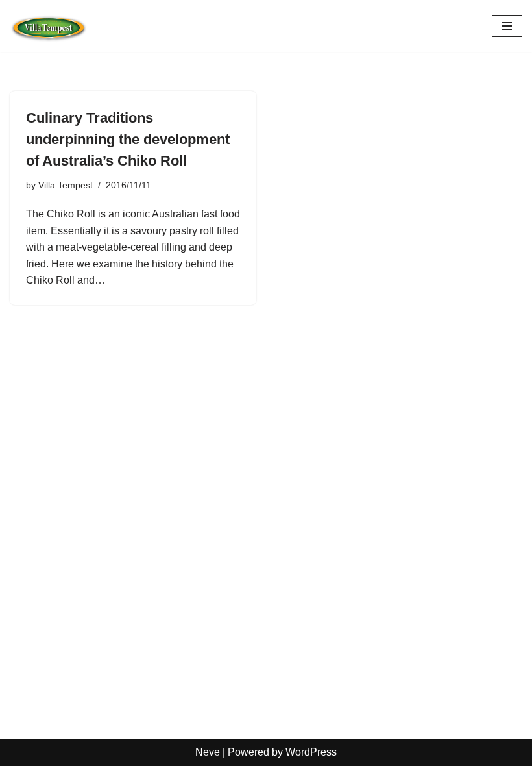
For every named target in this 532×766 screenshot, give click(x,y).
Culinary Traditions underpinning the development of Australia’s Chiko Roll (128, 139)
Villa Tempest (65, 185)
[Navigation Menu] (507, 26)
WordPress (311, 752)
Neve (207, 752)
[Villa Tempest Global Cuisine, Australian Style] (49, 26)
